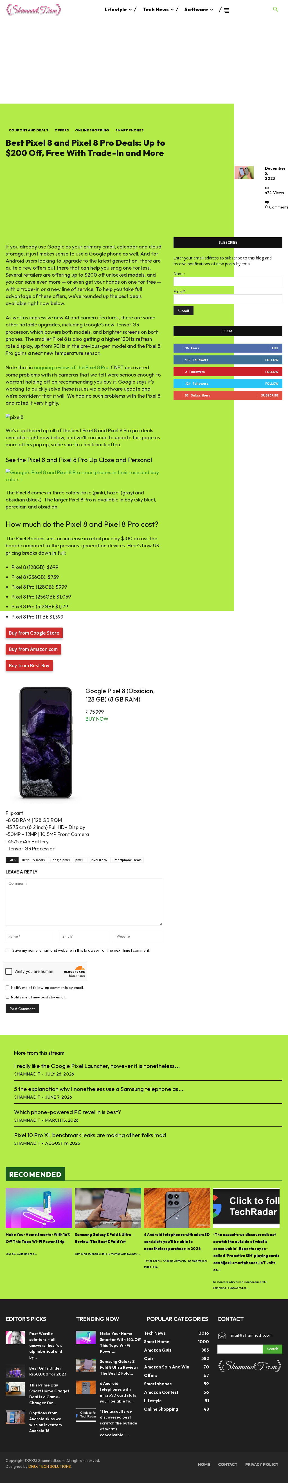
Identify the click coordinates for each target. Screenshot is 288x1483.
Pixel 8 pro (99, 860)
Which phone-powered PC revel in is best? (67, 1111)
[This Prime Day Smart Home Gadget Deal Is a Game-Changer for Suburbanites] (15, 1389)
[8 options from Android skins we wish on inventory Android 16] (15, 1417)
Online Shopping (92, 130)
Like (275, 348)
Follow (271, 360)
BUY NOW (97, 719)
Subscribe (269, 395)
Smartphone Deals (126, 860)
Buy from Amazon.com (33, 649)
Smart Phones (129, 130)
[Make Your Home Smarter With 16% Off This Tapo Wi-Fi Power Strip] (39, 1208)
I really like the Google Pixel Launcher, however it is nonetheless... (97, 1065)
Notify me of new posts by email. (38, 997)
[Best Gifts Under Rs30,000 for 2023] (15, 1371)
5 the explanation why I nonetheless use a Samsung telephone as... (98, 1088)
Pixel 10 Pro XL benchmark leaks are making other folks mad (90, 1135)
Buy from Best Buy (29, 665)
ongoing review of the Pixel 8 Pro (71, 367)
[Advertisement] (144, 61)
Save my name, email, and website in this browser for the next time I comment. (81, 950)
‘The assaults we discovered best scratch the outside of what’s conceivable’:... (118, 1423)
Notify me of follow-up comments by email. (47, 987)
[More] (271, 219)
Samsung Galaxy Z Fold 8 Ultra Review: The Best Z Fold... (119, 1367)
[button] (275, 9)
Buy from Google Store (34, 633)
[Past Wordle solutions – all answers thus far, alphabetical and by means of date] (15, 1338)
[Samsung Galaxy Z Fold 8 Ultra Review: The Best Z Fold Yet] (108, 1208)
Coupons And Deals (28, 130)
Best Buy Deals (33, 860)
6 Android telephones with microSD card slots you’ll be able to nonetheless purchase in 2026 (177, 1241)
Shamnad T (27, 1074)
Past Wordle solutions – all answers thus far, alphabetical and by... (45, 1345)
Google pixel (60, 860)
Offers (62, 130)
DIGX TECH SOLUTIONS (49, 1466)
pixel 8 (80, 860)
